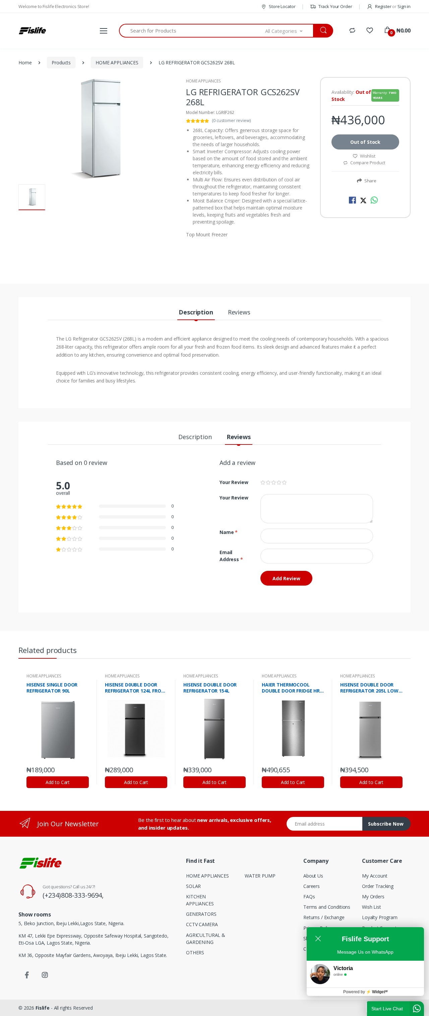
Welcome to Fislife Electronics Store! (53, 6)
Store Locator (281, 6)
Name (229, 532)
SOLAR (193, 886)
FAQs (309, 896)
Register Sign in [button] (392, 6)
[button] (289, 31)
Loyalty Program (379, 917)
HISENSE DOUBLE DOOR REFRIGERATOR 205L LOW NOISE (369, 688)
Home (25, 62)
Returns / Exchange (323, 917)
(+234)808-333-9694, (73, 895)
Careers (311, 886)
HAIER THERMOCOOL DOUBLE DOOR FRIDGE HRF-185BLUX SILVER (293, 688)
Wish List (371, 907)
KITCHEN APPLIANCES (200, 900)
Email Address (231, 555)
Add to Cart (58, 782)
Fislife (43, 1008)
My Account (374, 876)
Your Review (234, 482)
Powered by (365, 992)
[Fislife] (32, 30)
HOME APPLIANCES (117, 62)
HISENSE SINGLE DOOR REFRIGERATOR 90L (51, 688)
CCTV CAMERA (202, 924)
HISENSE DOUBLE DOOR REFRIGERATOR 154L (210, 688)
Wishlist (367, 156)
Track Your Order (334, 6)
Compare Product (367, 163)
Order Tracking (377, 886)
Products (61, 62)
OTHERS (195, 952)
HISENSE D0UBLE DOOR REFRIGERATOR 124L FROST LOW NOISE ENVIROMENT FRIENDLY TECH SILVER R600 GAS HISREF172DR (136, 688)
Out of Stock (365, 142)
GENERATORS (201, 914)
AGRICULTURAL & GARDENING (205, 938)
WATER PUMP (260, 876)
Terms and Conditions (326, 907)
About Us (313, 876)
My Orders (373, 896)
